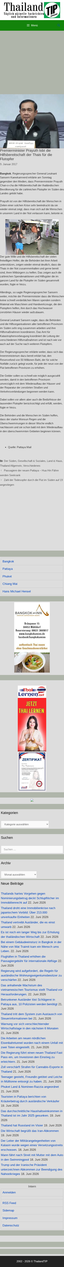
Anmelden (9, 1192)
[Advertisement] (32, 62)
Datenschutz (10, 1225)
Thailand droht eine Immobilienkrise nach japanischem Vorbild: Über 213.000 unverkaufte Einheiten (28, 912)
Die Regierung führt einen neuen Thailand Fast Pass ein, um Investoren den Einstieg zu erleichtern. (31, 1057)
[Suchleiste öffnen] (59, 25)
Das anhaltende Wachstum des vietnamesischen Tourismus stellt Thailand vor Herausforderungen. (31, 990)
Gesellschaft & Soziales (32, 460)
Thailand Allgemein (11, 465)
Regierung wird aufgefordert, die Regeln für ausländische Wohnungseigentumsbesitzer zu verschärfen (31, 975)
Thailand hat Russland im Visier (22, 1125)
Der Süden (10, 460)
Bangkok (8, 561)
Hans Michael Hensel (16, 591)
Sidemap (8, 1210)
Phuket (7, 576)
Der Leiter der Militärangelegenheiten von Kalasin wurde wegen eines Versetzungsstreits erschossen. (32, 1145)
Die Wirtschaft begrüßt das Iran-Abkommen (30, 1131)
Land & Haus (54, 460)
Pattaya (7, 569)
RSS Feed (9, 1203)
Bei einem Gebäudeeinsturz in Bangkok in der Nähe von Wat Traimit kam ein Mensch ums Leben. (31, 946)
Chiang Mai (9, 584)
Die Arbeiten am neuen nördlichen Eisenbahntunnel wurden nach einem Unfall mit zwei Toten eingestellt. (32, 1043)
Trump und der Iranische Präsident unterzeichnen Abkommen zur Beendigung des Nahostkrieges (31, 1169)
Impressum (9, 1218)
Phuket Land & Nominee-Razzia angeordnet (30, 1086)
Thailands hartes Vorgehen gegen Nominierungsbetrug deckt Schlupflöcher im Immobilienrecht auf (30, 898)
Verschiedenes (31, 465)
